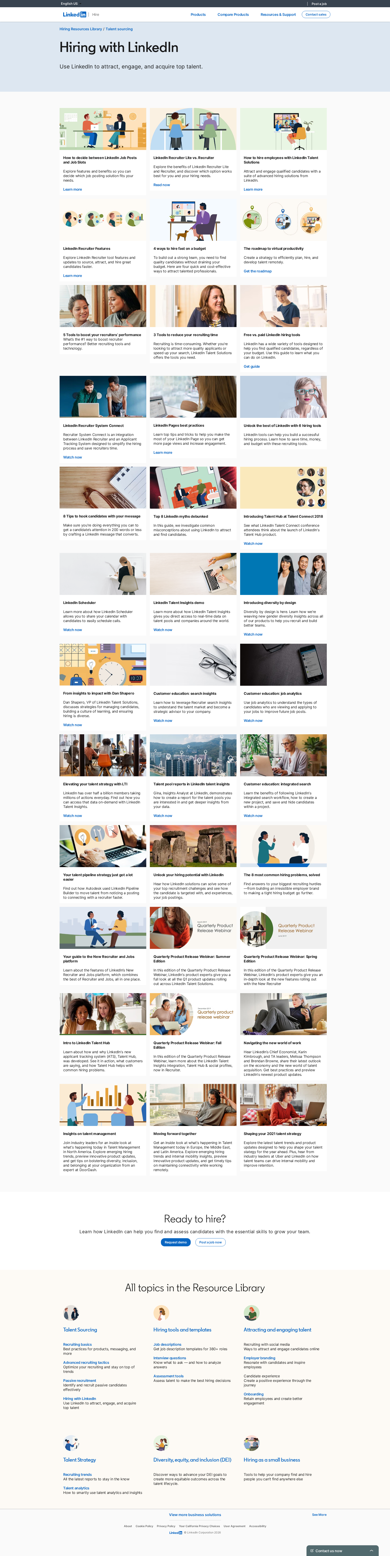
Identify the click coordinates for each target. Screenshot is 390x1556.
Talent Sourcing (80, 1329)
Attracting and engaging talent (277, 1329)
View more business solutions (195, 1514)
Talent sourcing (119, 29)
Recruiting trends (77, 1474)
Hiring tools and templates (182, 1329)
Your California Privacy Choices (199, 1526)
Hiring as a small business (272, 1459)
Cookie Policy (144, 1526)
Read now (161, 185)
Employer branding (259, 1358)
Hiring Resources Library (81, 29)
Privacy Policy (166, 1526)
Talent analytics (76, 1488)
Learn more (72, 189)
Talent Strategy (79, 1459)
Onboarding (254, 1394)
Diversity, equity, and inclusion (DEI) (192, 1459)
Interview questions (169, 1358)
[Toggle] (371, 1550)
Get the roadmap (258, 271)
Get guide (252, 366)
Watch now (72, 457)
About (128, 1526)
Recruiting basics (77, 1344)
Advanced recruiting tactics (86, 1362)
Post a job (319, 4)
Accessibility (257, 1526)
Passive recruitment (79, 1380)
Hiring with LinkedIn (79, 1398)
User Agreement (235, 1526)
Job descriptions (167, 1344)
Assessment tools (168, 1376)
